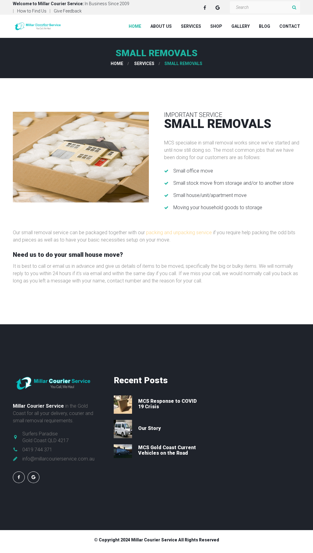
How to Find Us (31, 11)
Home (135, 26)
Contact (289, 26)
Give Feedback (68, 11)
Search (294, 7)
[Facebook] (205, 7)
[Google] (217, 7)
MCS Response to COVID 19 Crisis (167, 403)
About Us (161, 26)
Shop (216, 26)
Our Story (149, 428)
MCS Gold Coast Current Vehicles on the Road (167, 450)
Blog (264, 26)
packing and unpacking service (179, 232)
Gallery (240, 26)
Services (191, 26)
